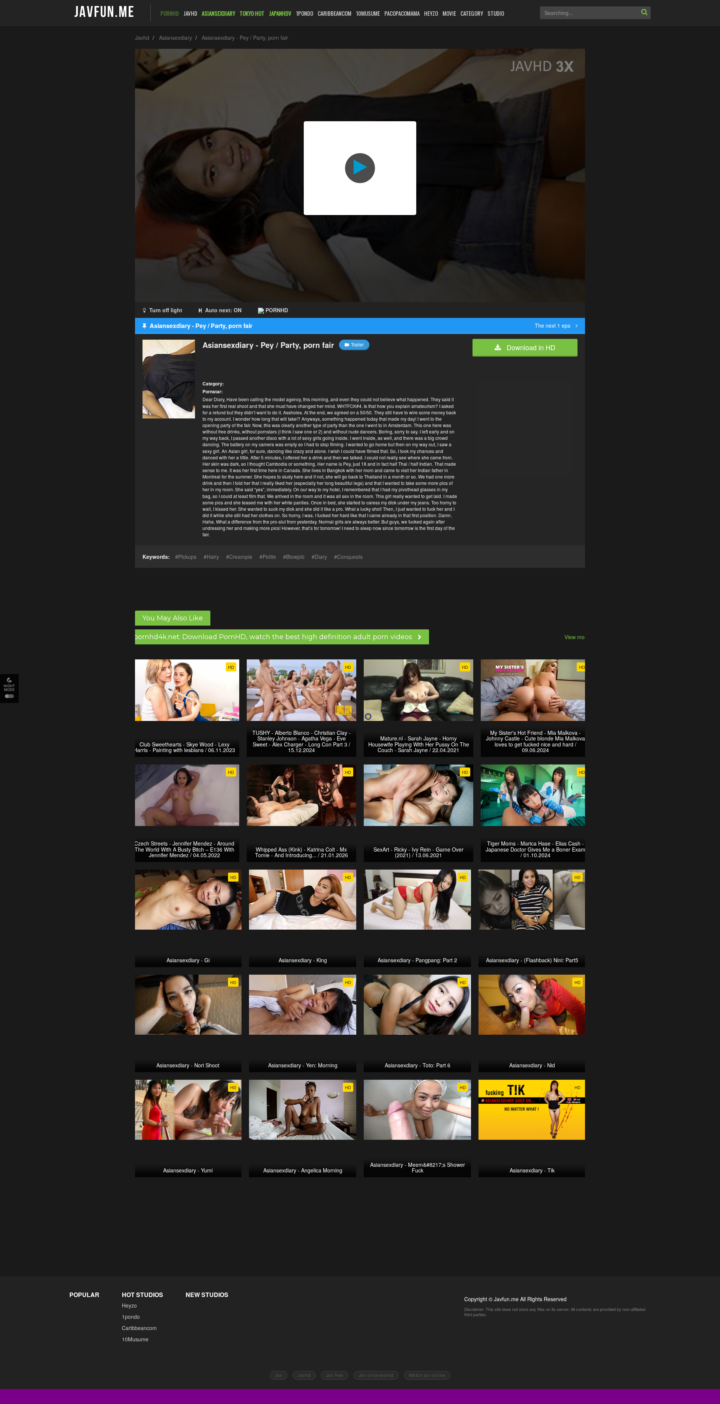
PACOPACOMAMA (402, 13)
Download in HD (530, 347)
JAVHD (190, 13)
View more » (579, 637)
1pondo (131, 1316)
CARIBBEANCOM (334, 13)
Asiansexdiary (175, 37)
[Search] (644, 12)
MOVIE (449, 13)
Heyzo (129, 1305)
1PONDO (304, 13)
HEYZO (431, 13)
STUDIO (496, 13)
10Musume (135, 1339)
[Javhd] (104, 12)
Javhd (142, 37)
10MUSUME (368, 13)
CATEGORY (471, 13)
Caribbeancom (139, 1328)
